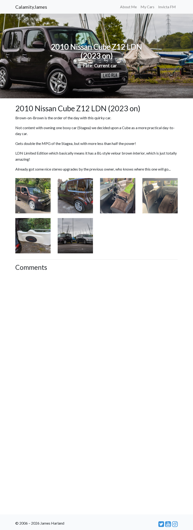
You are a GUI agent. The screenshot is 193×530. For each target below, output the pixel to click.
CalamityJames (31, 7)
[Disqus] (96, 332)
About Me (128, 6)
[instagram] (175, 524)
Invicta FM (167, 6)
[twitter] (161, 524)
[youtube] (168, 524)
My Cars (147, 6)
